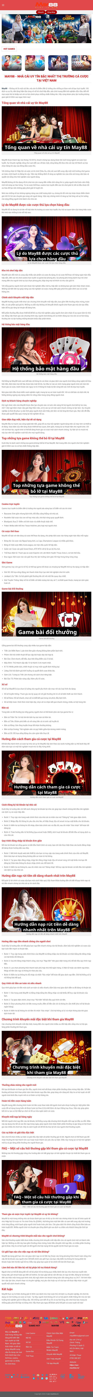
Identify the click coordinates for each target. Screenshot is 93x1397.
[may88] (46, 5)
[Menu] (3, 5)
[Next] (87, 29)
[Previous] (6, 29)
